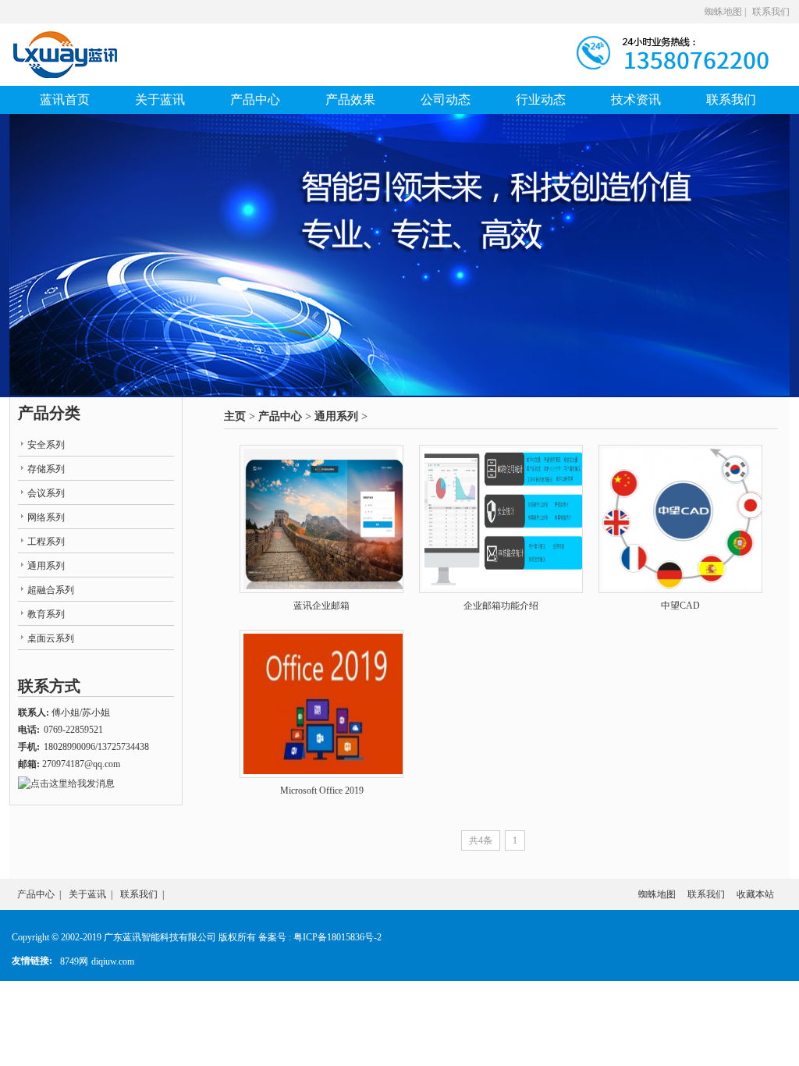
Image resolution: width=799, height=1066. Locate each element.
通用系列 (336, 416)
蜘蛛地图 (657, 894)
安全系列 (46, 444)
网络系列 (46, 517)
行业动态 (541, 99)
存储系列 (46, 469)
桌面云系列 (50, 638)
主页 (235, 416)
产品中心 (255, 99)
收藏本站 (755, 894)
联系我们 (771, 11)
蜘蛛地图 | (725, 11)
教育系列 (46, 614)
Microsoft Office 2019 (322, 790)
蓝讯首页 (65, 99)
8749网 (74, 961)
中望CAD (680, 605)
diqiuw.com (112, 961)
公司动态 (446, 99)
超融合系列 (50, 590)
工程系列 (46, 541)
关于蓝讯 (160, 99)
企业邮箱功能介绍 (500, 605)
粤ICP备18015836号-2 (337, 937)
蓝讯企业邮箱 (321, 605)
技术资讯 (636, 99)
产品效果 (350, 99)
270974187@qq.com (81, 764)
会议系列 (46, 493)
